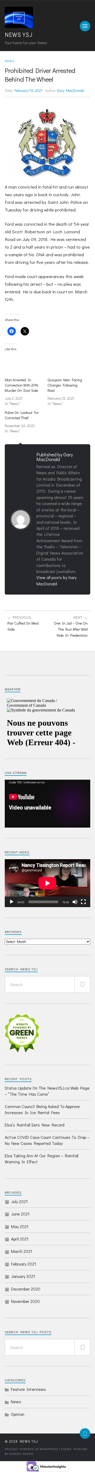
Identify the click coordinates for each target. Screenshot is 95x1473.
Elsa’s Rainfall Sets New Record (34, 1125)
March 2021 (21, 1251)
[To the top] (85, 1433)
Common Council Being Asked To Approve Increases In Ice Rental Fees (42, 1109)
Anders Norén (21, 1454)
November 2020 (25, 1301)
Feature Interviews (28, 1389)
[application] (47, 804)
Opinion (17, 1414)
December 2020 (25, 1289)
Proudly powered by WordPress (31, 1449)
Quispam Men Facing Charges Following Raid (65, 385)
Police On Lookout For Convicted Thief (22, 415)
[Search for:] (47, 984)
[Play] (11, 901)
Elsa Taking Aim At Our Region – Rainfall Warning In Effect (41, 1158)
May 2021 (19, 1226)
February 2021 (23, 1264)
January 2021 (23, 1276)
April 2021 (19, 1239)
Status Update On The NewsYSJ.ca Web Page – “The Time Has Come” (47, 1090)
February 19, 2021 (28, 90)
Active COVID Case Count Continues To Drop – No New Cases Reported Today (47, 1140)
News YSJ (18, 34)
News (10, 61)
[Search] (82, 984)
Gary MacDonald (70, 90)
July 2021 (19, 1201)
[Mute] (75, 901)
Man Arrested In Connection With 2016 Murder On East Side (21, 385)
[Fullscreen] (83, 901)
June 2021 (20, 1214)
